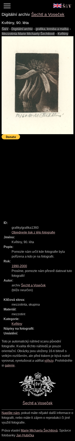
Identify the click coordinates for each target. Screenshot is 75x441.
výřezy (48, 360)
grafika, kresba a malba (52, 29)
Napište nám (11, 413)
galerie (10, 365)
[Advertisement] (37, 178)
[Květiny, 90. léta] (37, 85)
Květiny (63, 33)
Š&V (5, 29)
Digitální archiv (22, 29)
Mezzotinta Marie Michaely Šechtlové (28, 33)
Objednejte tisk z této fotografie (33, 232)
